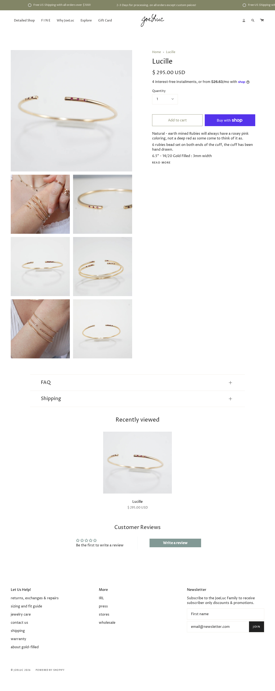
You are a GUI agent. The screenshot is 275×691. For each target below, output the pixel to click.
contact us (19, 622)
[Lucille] (137, 463)
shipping (18, 630)
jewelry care (21, 614)
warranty (18, 639)
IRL (101, 598)
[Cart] (261, 20)
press (103, 606)
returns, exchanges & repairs (35, 598)
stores (104, 614)
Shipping (51, 399)
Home (156, 52)
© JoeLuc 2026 (21, 670)
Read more (161, 162)
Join (256, 626)
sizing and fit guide (26, 606)
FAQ (46, 382)
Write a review (175, 543)
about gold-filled (25, 647)
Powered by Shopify (50, 670)
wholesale (107, 622)
